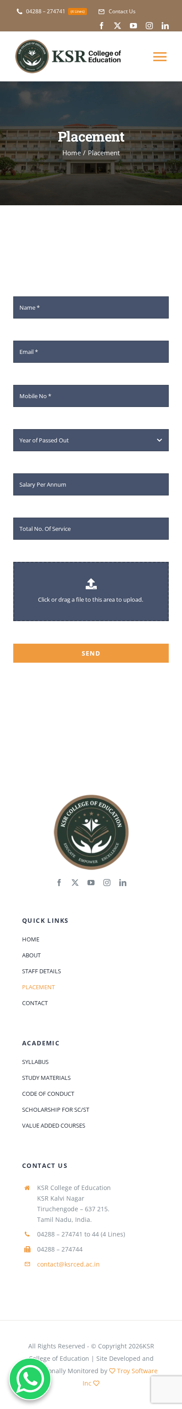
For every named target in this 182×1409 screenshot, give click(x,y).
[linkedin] (165, 25)
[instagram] (149, 25)
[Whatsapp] (30, 1379)
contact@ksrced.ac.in (68, 1264)
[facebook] (101, 25)
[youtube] (133, 25)
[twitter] (117, 25)
